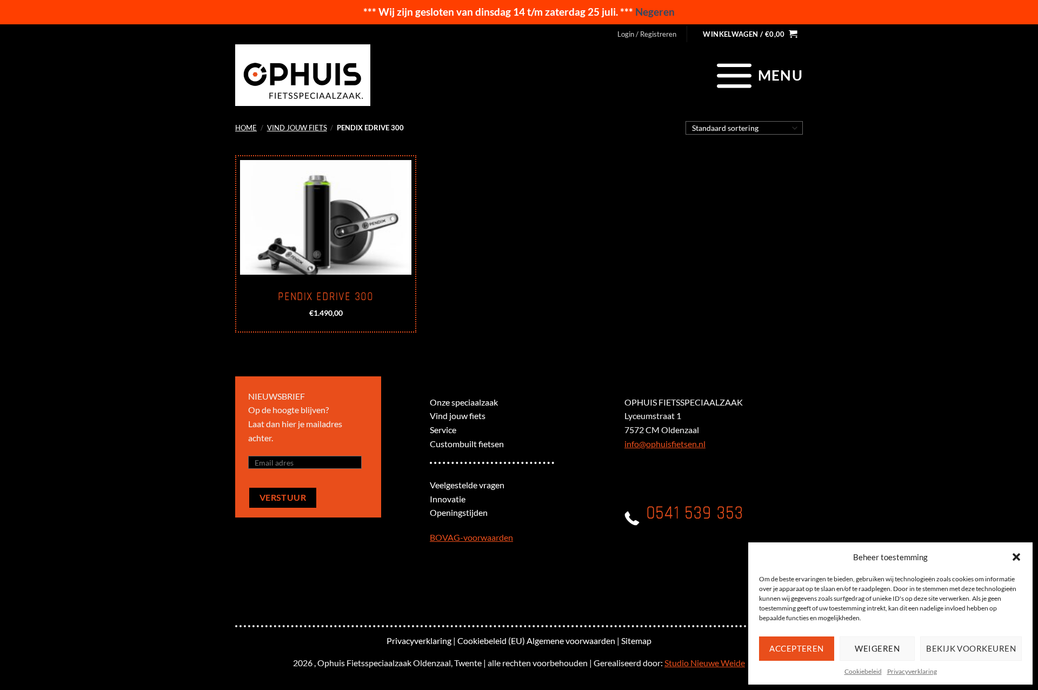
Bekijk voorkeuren (971, 648)
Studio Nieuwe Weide (704, 663)
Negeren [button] (655, 11)
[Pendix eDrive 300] (325, 217)
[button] (1016, 557)
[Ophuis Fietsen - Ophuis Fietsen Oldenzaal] (302, 75)
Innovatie (447, 499)
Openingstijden (459, 512)
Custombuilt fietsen (467, 444)
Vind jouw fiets (297, 127)
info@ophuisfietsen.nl (665, 444)
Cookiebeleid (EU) (491, 640)
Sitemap (636, 640)
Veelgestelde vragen (467, 485)
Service (443, 429)
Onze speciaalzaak (464, 402)
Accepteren (796, 648)
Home (246, 127)
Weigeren (877, 648)
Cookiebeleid (863, 671)
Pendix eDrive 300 (326, 297)
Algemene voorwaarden (571, 640)
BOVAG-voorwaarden (471, 537)
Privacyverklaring (912, 671)
